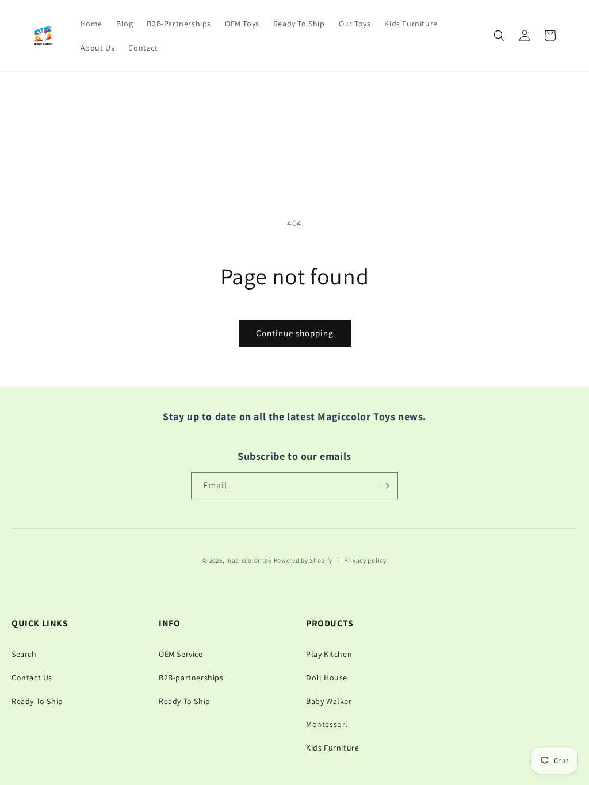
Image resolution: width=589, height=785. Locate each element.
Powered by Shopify (303, 560)
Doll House (326, 677)
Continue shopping (295, 333)
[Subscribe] (384, 485)
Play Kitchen (329, 654)
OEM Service (181, 654)
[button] (499, 35)
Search (24, 654)
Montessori (326, 724)
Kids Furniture (332, 747)
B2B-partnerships (191, 677)
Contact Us (32, 677)
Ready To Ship (37, 701)
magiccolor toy (249, 560)
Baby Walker (329, 701)
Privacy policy (365, 560)
